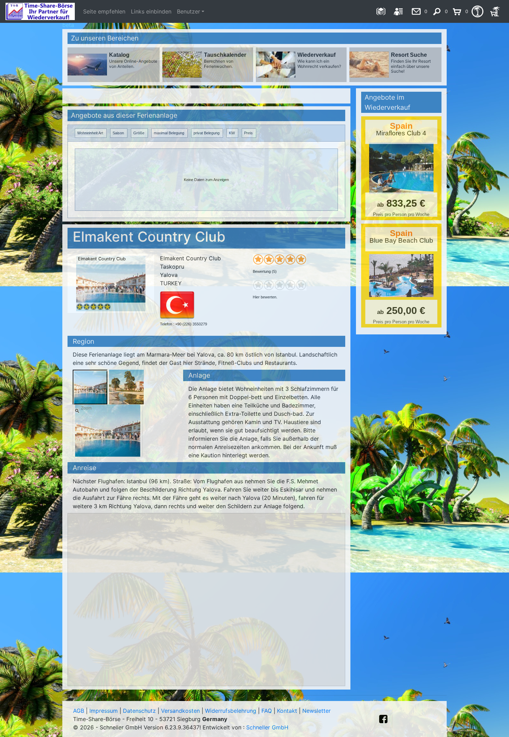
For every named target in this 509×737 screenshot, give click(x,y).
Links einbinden (151, 11)
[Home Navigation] (380, 11)
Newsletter (316, 710)
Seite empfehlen (104, 11)
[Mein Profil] (398, 11)
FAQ (266, 710)
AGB (78, 710)
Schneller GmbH (267, 727)
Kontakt (287, 710)
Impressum (103, 710)
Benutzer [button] (188, 11)
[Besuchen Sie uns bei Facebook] (383, 719)
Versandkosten (180, 710)
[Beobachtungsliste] (477, 11)
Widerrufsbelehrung (230, 710)
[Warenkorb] (494, 11)
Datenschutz (139, 710)
